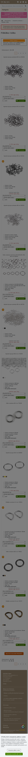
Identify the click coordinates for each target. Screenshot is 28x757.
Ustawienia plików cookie (14, 750)
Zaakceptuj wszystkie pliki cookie (14, 754)
